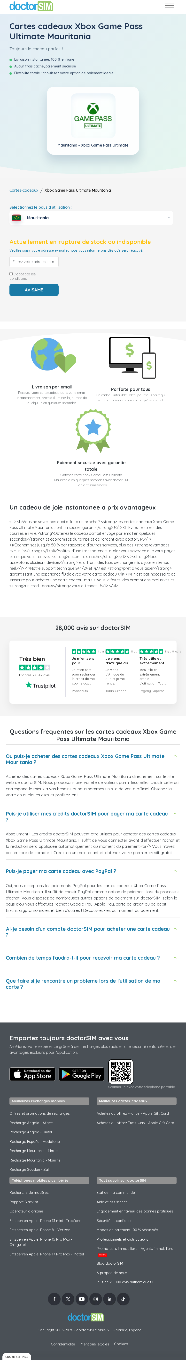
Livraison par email (52, 387)
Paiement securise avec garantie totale (91, 466)
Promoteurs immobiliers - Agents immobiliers (135, 1251)
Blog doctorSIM (110, 1263)
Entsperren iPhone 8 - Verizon (39, 1230)
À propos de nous (112, 1272)
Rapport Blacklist (23, 1202)
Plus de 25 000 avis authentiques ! (125, 1282)
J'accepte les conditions (22, 276)
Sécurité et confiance (114, 1220)
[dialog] (16, 1356)
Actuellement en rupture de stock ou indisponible (80, 241)
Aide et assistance (112, 1202)
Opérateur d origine (26, 1211)
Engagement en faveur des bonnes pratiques (135, 1211)
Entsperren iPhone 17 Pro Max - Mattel (46, 1254)
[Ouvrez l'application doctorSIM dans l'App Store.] (32, 1074)
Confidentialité (63, 1344)
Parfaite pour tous (130, 389)
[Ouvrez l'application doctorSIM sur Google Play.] (81, 1074)
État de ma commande (116, 1192)
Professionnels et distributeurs (122, 1239)
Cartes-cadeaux (23, 190)
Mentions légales (95, 1344)
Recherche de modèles (29, 1192)
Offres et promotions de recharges (39, 1113)
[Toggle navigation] (169, 6)
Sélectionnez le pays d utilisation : (40, 207)
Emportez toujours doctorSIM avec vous (68, 1038)
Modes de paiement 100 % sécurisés (127, 1230)
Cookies (121, 1344)
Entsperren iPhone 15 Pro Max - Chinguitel (40, 1242)
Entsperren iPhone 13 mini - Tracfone (45, 1220)
